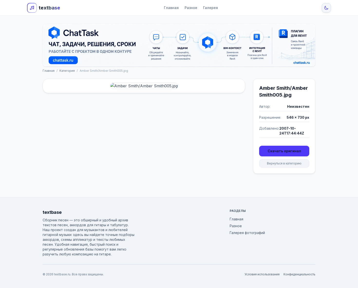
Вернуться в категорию (284, 163)
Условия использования (262, 274)
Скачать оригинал (284, 151)
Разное (191, 8)
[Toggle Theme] (326, 7)
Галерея (210, 8)
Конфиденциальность (299, 274)
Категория (67, 70)
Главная (171, 8)
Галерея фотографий (247, 233)
